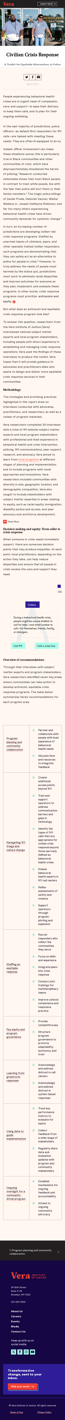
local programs (28, 459)
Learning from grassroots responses (15, 1077)
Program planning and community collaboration (14, 744)
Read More (13, 521)
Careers (16, 1316)
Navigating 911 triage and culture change (15, 846)
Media (15, 1326)
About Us (17, 1311)
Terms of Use (16, 1412)
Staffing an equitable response (13, 968)
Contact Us (18, 1331)
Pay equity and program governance (15, 1033)
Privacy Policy (44, 1412)
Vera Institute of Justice (9, 4)
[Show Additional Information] (5, 522)
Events (15, 1321)
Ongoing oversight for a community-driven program (16, 1193)
